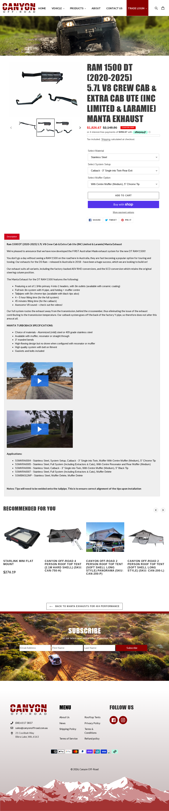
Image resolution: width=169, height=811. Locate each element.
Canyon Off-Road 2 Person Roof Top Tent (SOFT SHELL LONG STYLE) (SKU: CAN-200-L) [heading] (146, 566)
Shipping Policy (67, 728)
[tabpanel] (82, 368)
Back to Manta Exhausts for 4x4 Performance (86, 606)
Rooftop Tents (92, 717)
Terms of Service (68, 738)
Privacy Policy (92, 723)
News (62, 723)
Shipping (105, 139)
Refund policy (92, 738)
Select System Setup (99, 164)
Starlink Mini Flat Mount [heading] (18, 563)
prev (155, 510)
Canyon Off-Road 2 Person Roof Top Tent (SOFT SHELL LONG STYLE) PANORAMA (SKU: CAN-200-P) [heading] (104, 567)
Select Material (96, 150)
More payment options (123, 212)
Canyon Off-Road (89, 769)
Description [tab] (12, 237)
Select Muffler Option (99, 177)
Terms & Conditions (90, 730)
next (163, 510)
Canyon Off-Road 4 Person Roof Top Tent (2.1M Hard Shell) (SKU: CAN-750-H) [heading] (63, 566)
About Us (64, 717)
